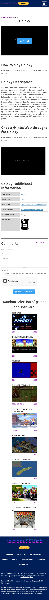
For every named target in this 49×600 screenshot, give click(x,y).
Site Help (9, 554)
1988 (35, 356)
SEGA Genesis (18, 404)
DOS (23, 194)
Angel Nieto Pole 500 (21, 484)
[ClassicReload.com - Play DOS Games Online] (8, 3)
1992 (35, 332)
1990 (35, 380)
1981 (23, 199)
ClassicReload (6, 17)
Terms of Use (21, 554)
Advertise (41, 559)
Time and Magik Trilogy (22, 337)
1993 (35, 479)
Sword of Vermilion (21, 385)
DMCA (14, 559)
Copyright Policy (27, 559)
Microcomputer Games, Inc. (32, 209)
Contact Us (23, 564)
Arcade (15, 430)
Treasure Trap (18, 436)
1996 (35, 430)
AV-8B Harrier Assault (21, 460)
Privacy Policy (35, 554)
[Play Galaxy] (24, 55)
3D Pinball (16, 313)
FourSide (16, 361)
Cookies (5, 559)
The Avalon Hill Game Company (34, 204)
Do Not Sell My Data (27, 577)
